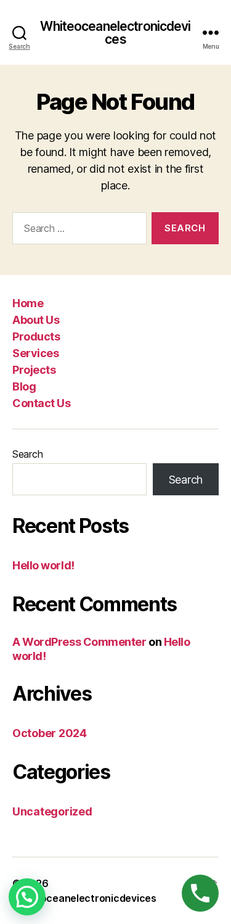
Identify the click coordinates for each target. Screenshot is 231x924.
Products (36, 336)
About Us (35, 319)
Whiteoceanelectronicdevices (115, 33)
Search (27, 454)
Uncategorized (52, 811)
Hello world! (43, 565)
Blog (24, 386)
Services (35, 353)
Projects (33, 369)
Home (27, 303)
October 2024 (49, 733)
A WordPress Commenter (79, 641)
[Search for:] (77, 230)
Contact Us (41, 403)
